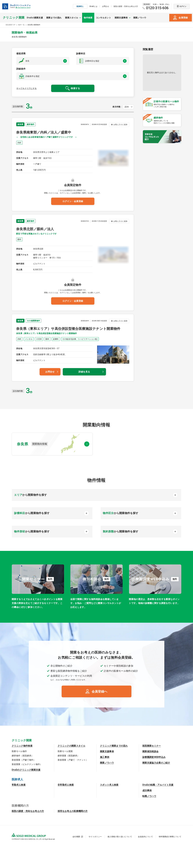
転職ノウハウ (149, 796)
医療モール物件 (19, 751)
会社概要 (76, 837)
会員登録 (183, 17)
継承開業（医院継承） (68, 755)
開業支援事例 (107, 751)
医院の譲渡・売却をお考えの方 (126, 6)
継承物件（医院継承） (22, 755)
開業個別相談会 (150, 751)
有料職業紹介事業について (170, 837)
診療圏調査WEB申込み (154, 757)
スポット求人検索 (109, 784)
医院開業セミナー (151, 745)
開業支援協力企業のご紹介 (156, 762)
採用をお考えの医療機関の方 (73, 811)
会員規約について (145, 837)
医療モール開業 (65, 751)
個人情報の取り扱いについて (120, 837)
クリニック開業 (14, 17)
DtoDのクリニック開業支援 (26, 769)
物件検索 (88, 17)
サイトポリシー (95, 837)
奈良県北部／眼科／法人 (35, 229)
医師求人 (80, 6)
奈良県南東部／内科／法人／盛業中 (43, 132)
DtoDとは (93, 6)
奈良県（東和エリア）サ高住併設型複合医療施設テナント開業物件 (68, 329)
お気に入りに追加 (120, 125)
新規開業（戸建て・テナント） (73, 760)
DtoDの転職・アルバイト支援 (158, 784)
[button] (42, 61)
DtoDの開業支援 (35, 17)
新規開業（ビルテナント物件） (27, 764)
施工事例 (104, 757)
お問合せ (105, 6)
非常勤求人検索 (66, 784)
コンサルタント (103, 17)
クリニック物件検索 (22, 745)
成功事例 (147, 790)
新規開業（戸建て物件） (24, 760)
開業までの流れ (53, 17)
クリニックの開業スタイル (71, 745)
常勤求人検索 (19, 784)
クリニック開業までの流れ (114, 745)
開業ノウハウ (139, 17)
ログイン (182, 6)
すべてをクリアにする (26, 88)
